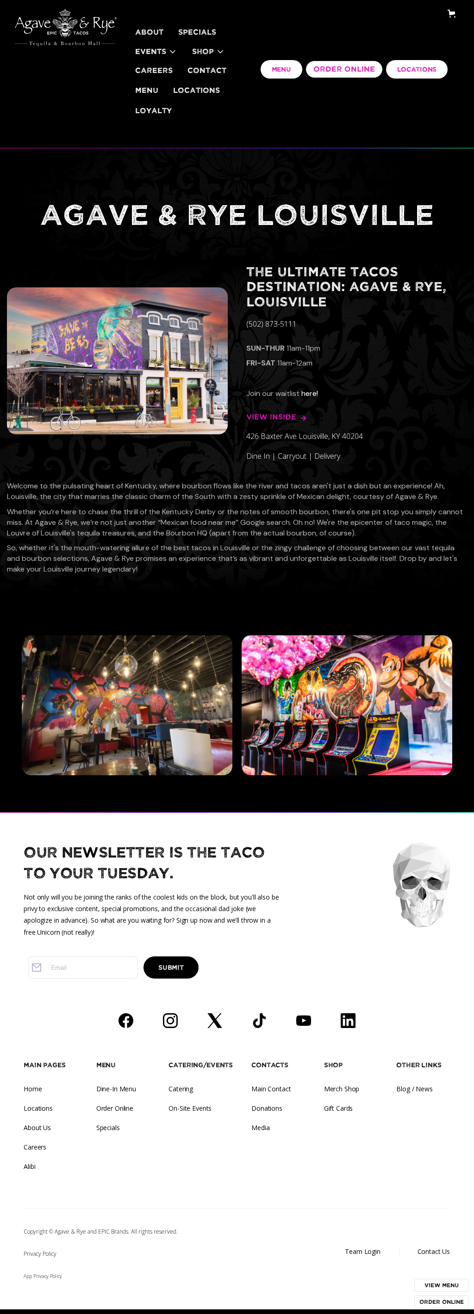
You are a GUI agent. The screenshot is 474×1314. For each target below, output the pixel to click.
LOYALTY (153, 111)
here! (309, 393)
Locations (196, 90)
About (149, 32)
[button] (156, 52)
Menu (146, 90)
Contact (206, 70)
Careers (154, 70)
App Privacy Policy (43, 1276)
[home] (66, 16)
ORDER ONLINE (344, 69)
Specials (197, 32)
